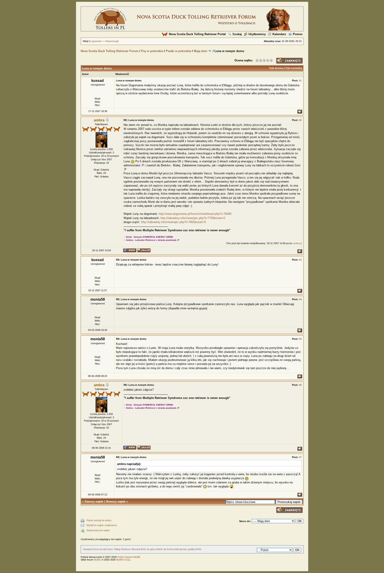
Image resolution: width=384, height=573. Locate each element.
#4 (300, 299)
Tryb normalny (293, 68)
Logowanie (96, 41)
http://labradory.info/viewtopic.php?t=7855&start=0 (173, 222)
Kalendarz (279, 34)
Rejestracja (111, 41)
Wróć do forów (165, 549)
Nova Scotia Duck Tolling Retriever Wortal (115, 549)
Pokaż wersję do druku (98, 520)
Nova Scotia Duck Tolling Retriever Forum (109, 51)
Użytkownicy (257, 34)
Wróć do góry (147, 549)
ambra (296, 243)
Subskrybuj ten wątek (98, 530)
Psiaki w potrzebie (178, 51)
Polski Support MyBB (128, 557)
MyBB (97, 559)
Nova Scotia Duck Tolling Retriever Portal (197, 34)
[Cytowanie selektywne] (299, 112)
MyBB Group (123, 559)
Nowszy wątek (115, 501)
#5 (300, 339)
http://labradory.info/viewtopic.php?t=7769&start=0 (192, 218)
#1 (300, 80)
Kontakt (87, 549)
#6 (300, 385)
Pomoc (298, 34)
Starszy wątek (93, 501)
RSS (198, 549)
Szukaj (237, 34)
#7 (300, 457)
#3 (300, 259)
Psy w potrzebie (152, 51)
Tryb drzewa (276, 68)
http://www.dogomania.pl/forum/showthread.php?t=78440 (195, 213)
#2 (300, 120)
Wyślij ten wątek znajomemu (101, 525)
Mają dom (200, 51)
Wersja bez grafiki (184, 549)
